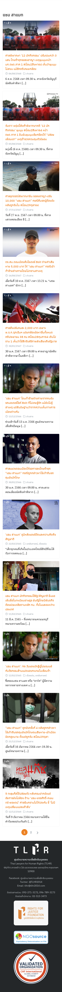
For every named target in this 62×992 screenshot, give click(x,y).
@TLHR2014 (35, 881)
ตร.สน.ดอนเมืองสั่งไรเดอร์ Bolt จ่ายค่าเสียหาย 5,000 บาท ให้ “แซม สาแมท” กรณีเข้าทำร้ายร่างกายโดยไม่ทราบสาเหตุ (30, 266)
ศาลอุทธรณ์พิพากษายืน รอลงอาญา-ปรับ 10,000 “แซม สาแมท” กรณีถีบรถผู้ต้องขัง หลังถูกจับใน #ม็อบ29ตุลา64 (29, 200)
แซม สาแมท (13, 15)
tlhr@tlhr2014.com (34, 885)
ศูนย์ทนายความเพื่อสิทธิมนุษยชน (36, 878)
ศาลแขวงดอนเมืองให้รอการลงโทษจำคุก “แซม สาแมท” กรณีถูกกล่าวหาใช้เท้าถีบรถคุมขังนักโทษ (29, 473)
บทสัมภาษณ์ (32, 543)
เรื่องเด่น (43, 543)
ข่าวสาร (29, 73)
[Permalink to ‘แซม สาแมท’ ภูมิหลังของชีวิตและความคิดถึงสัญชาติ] (31, 514)
